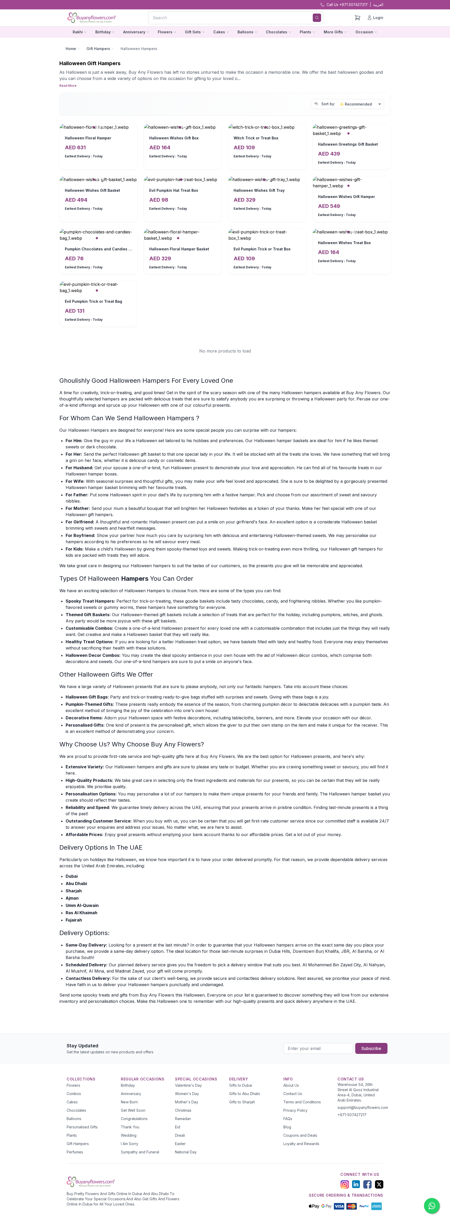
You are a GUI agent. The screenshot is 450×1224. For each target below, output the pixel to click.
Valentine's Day (188, 1085)
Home (71, 48)
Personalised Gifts (82, 1127)
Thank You (130, 1127)
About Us (291, 1085)
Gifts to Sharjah (242, 1102)
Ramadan (183, 1118)
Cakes (72, 1102)
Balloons (74, 1118)
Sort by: (328, 104)
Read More (68, 86)
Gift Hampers (98, 48)
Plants (72, 1135)
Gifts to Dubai (240, 1085)
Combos (74, 1093)
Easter (180, 1143)
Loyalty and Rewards (301, 1143)
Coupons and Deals (300, 1135)
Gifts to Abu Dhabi (244, 1093)
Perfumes (75, 1152)
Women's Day (187, 1093)
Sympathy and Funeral (140, 1152)
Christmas (183, 1110)
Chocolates (76, 1110)
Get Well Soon (133, 1110)
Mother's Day (186, 1102)
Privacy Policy (295, 1110)
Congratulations (134, 1118)
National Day (186, 1152)
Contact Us (292, 1093)
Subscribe (371, 1048)
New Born (129, 1102)
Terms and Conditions (302, 1102)
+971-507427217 (352, 1114)
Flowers (73, 1085)
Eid (177, 1127)
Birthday (128, 1085)
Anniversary (131, 1093)
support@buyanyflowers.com (363, 1107)
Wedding (128, 1135)
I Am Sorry (129, 1143)
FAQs (287, 1118)
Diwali (180, 1135)
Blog (287, 1127)
